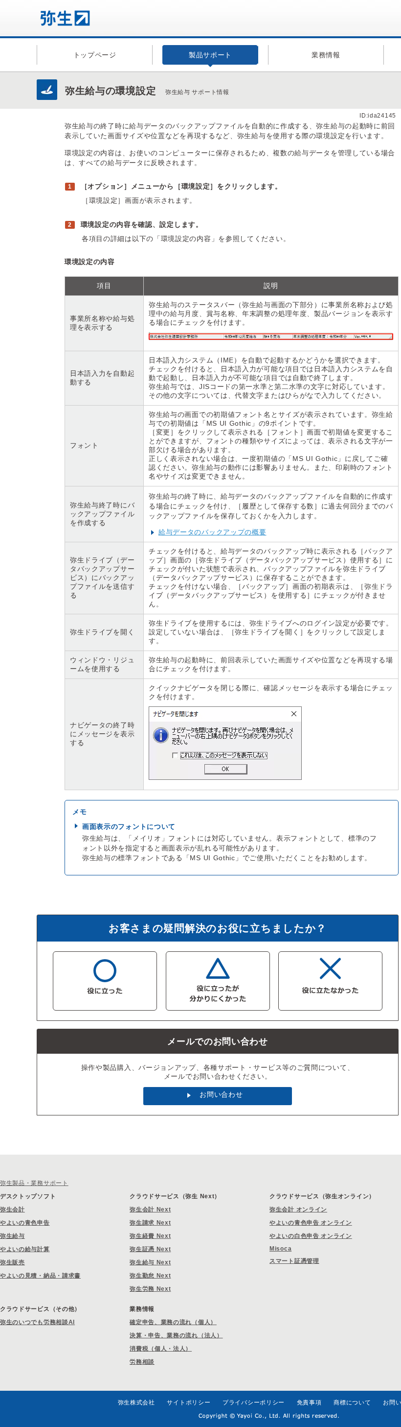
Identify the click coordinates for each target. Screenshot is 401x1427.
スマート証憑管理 (294, 1261)
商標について (352, 1402)
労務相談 (142, 1361)
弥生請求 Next (150, 1222)
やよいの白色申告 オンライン (310, 1236)
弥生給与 (12, 1236)
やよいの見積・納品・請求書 (40, 1275)
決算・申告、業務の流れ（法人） (176, 1335)
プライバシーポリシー (254, 1402)
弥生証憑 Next (150, 1249)
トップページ (94, 55)
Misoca (280, 1248)
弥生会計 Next (150, 1209)
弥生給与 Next (150, 1262)
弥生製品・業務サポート (34, 1183)
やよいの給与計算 (25, 1249)
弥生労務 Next (150, 1288)
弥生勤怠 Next (150, 1275)
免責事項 (309, 1402)
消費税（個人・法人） (161, 1348)
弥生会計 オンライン (298, 1209)
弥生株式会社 (136, 1402)
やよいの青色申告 (25, 1222)
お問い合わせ (221, 1094)
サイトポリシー (188, 1402)
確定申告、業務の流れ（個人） (173, 1322)
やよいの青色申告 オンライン (310, 1222)
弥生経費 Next (150, 1236)
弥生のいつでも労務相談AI (37, 1322)
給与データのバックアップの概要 (212, 532)
